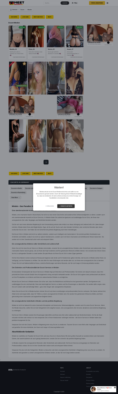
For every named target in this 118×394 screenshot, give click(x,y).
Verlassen (50, 206)
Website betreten (66, 206)
